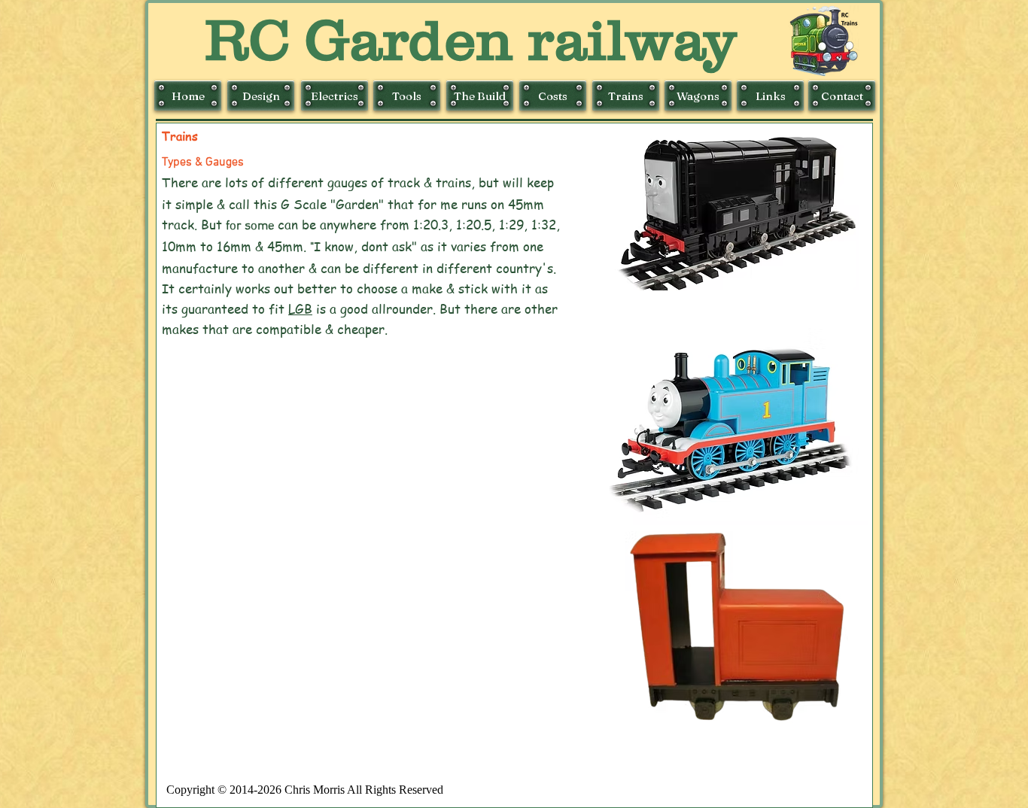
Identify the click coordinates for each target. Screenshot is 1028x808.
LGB (300, 308)
